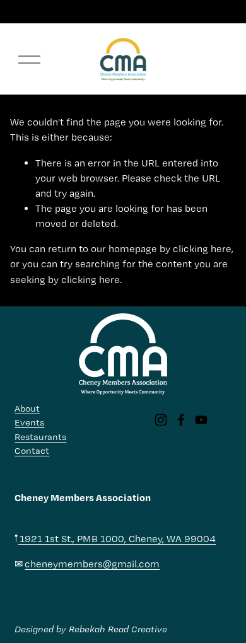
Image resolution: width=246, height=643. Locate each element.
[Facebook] (181, 420)
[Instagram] (161, 420)
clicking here (202, 249)
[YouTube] (201, 420)
